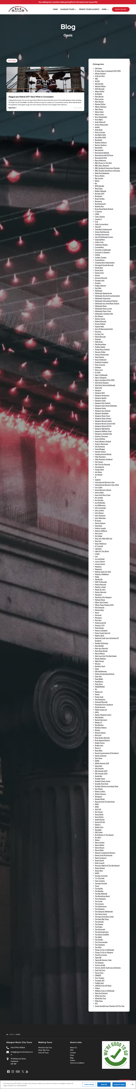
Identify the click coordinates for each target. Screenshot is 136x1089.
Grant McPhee (100, 439)
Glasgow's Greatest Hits (103, 434)
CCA (96, 222)
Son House (99, 812)
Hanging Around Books (103, 454)
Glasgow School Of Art (103, 426)
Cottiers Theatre (100, 257)
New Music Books (101, 651)
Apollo (97, 127)
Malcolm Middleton (102, 574)
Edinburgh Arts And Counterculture (107, 296)
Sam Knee (98, 758)
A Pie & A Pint (100, 76)
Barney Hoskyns (101, 145)
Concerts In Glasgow (102, 252)
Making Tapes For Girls (103, 572)
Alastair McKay (100, 104)
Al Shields (98, 94)
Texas (97, 886)
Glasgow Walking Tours (103, 431)
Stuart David (99, 860)
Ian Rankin (98, 475)
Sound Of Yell (100, 822)
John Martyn (99, 513)
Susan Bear (99, 871)
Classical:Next (100, 240)
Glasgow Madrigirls (101, 413)
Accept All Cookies (119, 1084)
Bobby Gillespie (100, 191)
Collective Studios (101, 245)
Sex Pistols (99, 789)
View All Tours (43, 1053)
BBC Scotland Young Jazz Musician (107, 168)
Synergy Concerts (101, 876)
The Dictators (100, 909)
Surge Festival (100, 868)
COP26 (97, 255)
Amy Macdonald (101, 117)
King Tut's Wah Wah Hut (103, 538)
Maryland (98, 595)
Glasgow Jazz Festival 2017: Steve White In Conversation (31, 97)
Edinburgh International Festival (106, 301)
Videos (97, 988)
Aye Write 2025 (100, 137)
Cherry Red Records (102, 232)
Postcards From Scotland (104, 705)
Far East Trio (99, 334)
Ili (95, 477)
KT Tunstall (99, 546)
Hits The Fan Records (102, 464)
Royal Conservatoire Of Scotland (106, 753)
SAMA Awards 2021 (102, 763)
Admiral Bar (99, 84)
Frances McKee (100, 352)
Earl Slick (98, 288)
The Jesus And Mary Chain (104, 917)
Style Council (99, 863)
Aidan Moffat (99, 91)
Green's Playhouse (101, 444)
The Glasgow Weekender (104, 911)
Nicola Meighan (100, 659)
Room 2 (98, 748)
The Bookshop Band (102, 896)
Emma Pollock (100, 324)
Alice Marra (99, 109)
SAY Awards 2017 (101, 771)
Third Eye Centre (101, 955)
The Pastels (99, 924)
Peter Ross (99, 684)
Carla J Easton (100, 217)
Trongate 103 (99, 980)
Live (96, 556)
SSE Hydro (99, 832)
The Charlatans (100, 899)
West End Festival (101, 993)
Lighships (98, 549)
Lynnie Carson (100, 564)
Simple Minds (100, 799)
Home (55, 9)
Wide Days (99, 1001)
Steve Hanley (99, 843)
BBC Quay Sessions (102, 165)
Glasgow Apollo (100, 398)
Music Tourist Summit (102, 633)
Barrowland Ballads (102, 153)
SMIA (97, 804)
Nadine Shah (99, 636)
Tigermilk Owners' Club (103, 960)
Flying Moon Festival (102, 349)
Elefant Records (100, 321)
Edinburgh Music (101, 306)
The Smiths (99, 940)
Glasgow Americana (102, 395)
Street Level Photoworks (103, 855)
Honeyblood (99, 467)
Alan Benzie (99, 96)
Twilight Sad (99, 983)
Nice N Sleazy (100, 653)
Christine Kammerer (102, 234)
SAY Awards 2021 (101, 774)
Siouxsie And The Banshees (105, 802)
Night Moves (99, 661)
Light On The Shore (102, 551)
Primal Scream (100, 707)
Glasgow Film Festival (102, 403)
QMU (97, 712)
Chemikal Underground (103, 229)
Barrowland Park (101, 158)
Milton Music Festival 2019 (104, 605)
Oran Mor (98, 676)
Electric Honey (100, 319)
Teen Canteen (100, 881)
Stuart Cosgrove (100, 858)
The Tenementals (101, 942)
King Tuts (98, 541)
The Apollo (99, 888)
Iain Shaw (98, 472)
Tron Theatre (99, 978)
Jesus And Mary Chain (102, 495)
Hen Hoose (99, 462)
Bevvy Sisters (99, 176)
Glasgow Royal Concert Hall (105, 424)
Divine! (97, 275)
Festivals (98, 339)
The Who (98, 947)
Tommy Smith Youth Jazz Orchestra (108, 968)
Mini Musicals (99, 607)
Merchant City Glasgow (103, 597)
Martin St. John (100, 590)
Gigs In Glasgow (100, 378)
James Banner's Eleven (103, 490)
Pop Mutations (100, 699)
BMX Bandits (99, 186)
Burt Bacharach (100, 204)
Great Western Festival (103, 441)
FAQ (71, 1050)
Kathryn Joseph (100, 528)
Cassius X (98, 219)
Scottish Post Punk (101, 784)
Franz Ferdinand (100, 360)
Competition (99, 247)
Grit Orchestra (100, 447)
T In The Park (99, 878)
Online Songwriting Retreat (104, 674)
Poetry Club (99, 697)
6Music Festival (100, 73)
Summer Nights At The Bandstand (107, 865)
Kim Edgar (98, 536)
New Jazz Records (101, 648)
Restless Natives (101, 728)
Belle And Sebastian (102, 173)
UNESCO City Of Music (103, 986)
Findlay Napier (100, 347)
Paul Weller (99, 679)
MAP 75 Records (101, 582)
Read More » (12, 108)
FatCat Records (100, 337)
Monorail (98, 615)
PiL (96, 689)
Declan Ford (99, 273)
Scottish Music (100, 779)
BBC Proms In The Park (103, 163)
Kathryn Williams (101, 531)
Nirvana (97, 664)
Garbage (98, 367)
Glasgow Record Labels (103, 421)
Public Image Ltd (101, 710)
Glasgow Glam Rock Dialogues (106, 406)
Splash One (99, 827)
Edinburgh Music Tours (103, 311)
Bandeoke (98, 140)
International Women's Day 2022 (107, 485)
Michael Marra (100, 600)
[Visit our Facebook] (8, 1071)
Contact (73, 1053)
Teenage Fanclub (101, 883)
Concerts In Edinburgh (103, 250)
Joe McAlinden (100, 503)
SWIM (97, 873)
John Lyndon (99, 510)
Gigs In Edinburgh (101, 375)
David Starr (99, 268)
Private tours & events (89, 9)
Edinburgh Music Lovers (103, 309)
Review (97, 730)
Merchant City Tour (45, 1048)
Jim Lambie (99, 498)
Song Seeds (99, 814)
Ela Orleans (99, 316)
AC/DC (97, 81)
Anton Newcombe (101, 125)
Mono (97, 613)
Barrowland (99, 150)
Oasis (97, 669)
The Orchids (99, 922)
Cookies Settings (89, 1084)
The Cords (98, 901)
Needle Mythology (101, 643)
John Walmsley (100, 518)
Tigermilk (98, 957)
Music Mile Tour (43, 1050)
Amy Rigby (99, 119)
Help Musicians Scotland (103, 459)
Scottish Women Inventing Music (106, 786)
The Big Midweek (101, 894)
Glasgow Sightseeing (102, 429)
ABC (96, 79)
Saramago (98, 766)
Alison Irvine (99, 114)
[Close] (132, 1084)
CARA (97, 214)
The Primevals (100, 929)
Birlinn (97, 181)
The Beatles (99, 891)
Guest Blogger (100, 449)
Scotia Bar (98, 776)
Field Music (99, 342)
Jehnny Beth (99, 492)
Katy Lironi (98, 533)
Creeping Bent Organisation (105, 263)
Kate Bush (98, 526)
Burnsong (98, 201)
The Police (98, 927)
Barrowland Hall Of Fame (104, 155)
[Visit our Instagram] (12, 1071)
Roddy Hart (99, 745)
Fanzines (98, 332)
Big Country (99, 178)
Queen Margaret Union (103, 715)
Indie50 (98, 480)
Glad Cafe (98, 388)
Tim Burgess (99, 963)
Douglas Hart (99, 280)
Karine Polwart (100, 523)
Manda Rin (99, 579)
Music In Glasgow (101, 630)
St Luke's (98, 837)
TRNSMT (98, 975)
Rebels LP (98, 722)
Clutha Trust (99, 242)
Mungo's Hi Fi (99, 625)
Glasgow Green (100, 408)
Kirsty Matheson (100, 544)
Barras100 (98, 148)
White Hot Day (100, 996)
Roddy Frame (100, 743)
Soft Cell (98, 809)
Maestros (98, 567)
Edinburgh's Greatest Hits (104, 314)
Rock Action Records (102, 738)
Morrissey (98, 618)
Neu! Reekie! (99, 646)
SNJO (97, 807)
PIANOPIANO (100, 687)
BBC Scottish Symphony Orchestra (107, 171)
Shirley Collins (100, 791)
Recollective (99, 725)
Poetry (97, 694)
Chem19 (98, 227)
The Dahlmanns (101, 906)
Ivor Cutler (98, 487)
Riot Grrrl (98, 735)
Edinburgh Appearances (103, 293)
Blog (12, 1034)
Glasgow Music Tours (102, 416)
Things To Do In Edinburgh (104, 950)
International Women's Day (105, 482)
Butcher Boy (99, 206)
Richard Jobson (100, 733)
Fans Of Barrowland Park (104, 329)
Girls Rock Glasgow (102, 383)
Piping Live (99, 692)
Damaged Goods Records (104, 265)
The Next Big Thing (102, 919)
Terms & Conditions (77, 1063)
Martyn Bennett (100, 592)
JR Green (98, 521)
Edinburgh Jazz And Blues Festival (107, 303)
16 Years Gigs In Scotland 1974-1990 (108, 71)
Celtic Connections (101, 224)
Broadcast (98, 196)
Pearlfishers (99, 682)
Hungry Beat (99, 469)
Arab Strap (99, 130)
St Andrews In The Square (104, 835)
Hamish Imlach (100, 452)
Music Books (99, 628)
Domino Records (101, 278)
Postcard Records (101, 702)
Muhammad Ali (100, 623)
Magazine (98, 569)
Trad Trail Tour (100, 970)
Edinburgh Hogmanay (103, 298)
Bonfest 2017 (99, 194)
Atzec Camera (100, 132)
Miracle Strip (99, 610)
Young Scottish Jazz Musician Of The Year (109, 1006)
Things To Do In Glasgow (104, 952)
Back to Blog (12, 61)
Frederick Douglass (101, 362)
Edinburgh (98, 291)
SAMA (97, 761)
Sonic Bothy (99, 817)
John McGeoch (100, 515)
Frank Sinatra (99, 357)
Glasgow (98, 390)
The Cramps (99, 904)
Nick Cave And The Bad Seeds (106, 656)
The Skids (98, 937)
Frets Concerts (100, 365)
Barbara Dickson (101, 142)
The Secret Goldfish (102, 934)
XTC (96, 1003)
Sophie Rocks (100, 820)
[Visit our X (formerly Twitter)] (23, 1071)
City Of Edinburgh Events (104, 237)
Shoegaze (98, 797)
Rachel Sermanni (101, 720)
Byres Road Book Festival (104, 209)
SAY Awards (99, 768)
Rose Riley (98, 751)
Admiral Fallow (100, 86)
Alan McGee (99, 102)
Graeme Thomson (101, 436)
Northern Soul (100, 666)
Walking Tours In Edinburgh (104, 991)
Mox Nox (98, 620)
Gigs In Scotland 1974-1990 (105, 380)
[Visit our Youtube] (27, 1071)
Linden (97, 554)
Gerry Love (99, 370)
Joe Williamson (100, 505)
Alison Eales (99, 112)
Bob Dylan (99, 188)
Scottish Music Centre (102, 781)
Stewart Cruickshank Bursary (105, 853)
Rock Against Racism (102, 740)
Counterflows (100, 260)
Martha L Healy (100, 587)
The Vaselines (100, 945)
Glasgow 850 (100, 393)
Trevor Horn (99, 973)
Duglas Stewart (100, 286)
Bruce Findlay (100, 199)
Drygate (98, 283)
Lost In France (100, 561)
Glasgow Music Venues (103, 418)
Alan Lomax (99, 99)
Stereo (97, 840)
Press (72, 1055)
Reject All (104, 1084)
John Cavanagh (100, 508)
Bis (96, 183)
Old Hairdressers (101, 671)
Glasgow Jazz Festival (102, 411)
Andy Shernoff (100, 122)
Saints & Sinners (100, 756)
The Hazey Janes (101, 914)
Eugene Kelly (99, 326)
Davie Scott (99, 270)
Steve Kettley (99, 845)
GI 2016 (97, 372)
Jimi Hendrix (99, 500)
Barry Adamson (100, 160)
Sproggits (98, 830)
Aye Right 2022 (100, 135)
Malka (97, 577)
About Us (73, 1048)
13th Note (98, 68)
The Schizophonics (101, 932)
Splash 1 (98, 825)
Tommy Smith (100, 965)
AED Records (99, 89)
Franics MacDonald (102, 355)
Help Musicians (100, 457)
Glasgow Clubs (100, 401)
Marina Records (100, 584)
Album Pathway (100, 107)
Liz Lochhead (99, 559)
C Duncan (98, 211)
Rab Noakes (99, 717)
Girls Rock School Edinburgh (105, 385)
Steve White (99, 850)
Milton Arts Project (101, 602)
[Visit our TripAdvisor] (18, 1071)
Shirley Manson (100, 794)
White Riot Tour (100, 998)
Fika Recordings (100, 344)
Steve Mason (99, 848)
